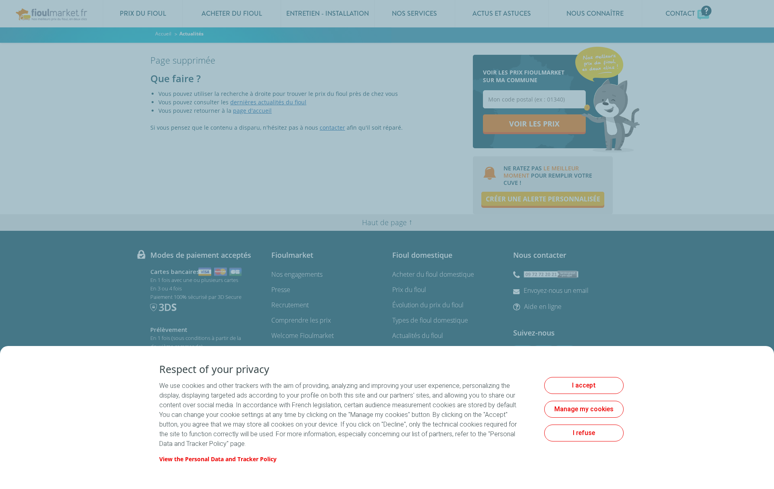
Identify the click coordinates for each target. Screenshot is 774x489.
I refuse (584, 433)
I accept (584, 385)
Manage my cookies (584, 409)
